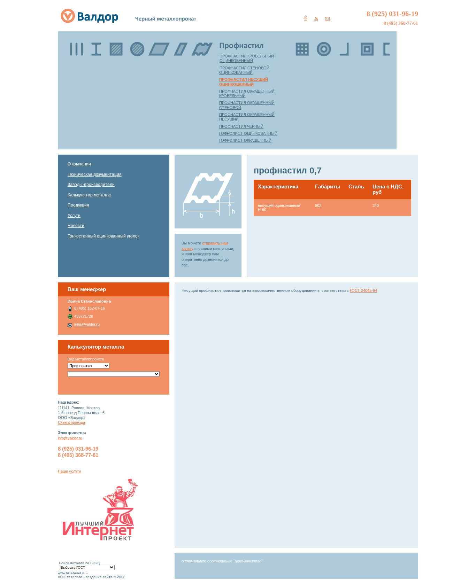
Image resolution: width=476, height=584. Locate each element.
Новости (76, 225)
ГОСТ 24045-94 (363, 290)
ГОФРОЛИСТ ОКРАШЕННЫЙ (245, 140)
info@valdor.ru (70, 438)
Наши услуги (69, 471)
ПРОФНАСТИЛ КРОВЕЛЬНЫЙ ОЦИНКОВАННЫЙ (247, 58)
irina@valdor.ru (87, 324)
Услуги (74, 215)
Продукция (78, 205)
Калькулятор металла (89, 195)
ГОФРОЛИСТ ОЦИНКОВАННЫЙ (248, 133)
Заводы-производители (91, 184)
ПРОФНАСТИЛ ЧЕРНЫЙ (241, 126)
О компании (79, 164)
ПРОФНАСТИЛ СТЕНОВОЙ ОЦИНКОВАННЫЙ (244, 70)
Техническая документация (95, 174)
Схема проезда (71, 422)
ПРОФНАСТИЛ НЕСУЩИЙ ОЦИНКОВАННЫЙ (243, 81)
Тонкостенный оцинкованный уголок (103, 236)
